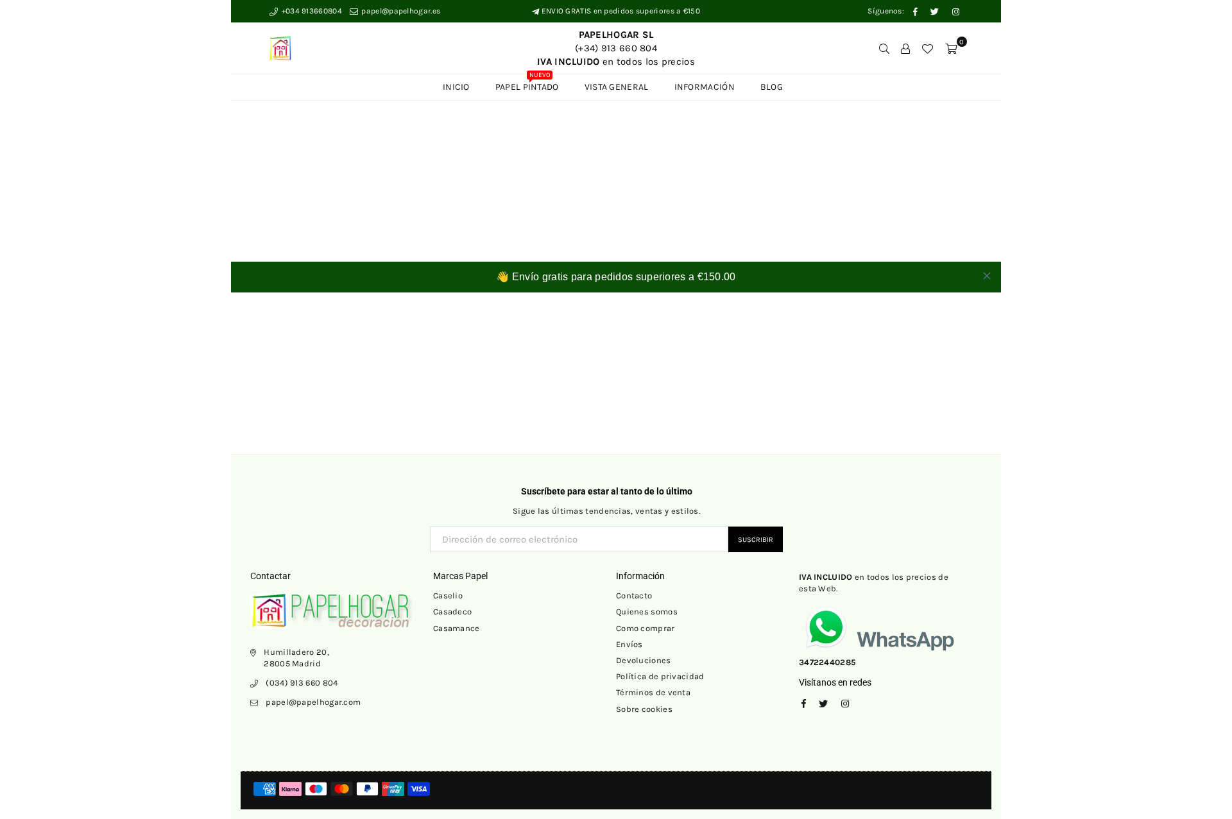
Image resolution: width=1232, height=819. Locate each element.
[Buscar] (884, 48)
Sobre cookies (644, 709)
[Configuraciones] (905, 48)
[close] (986, 275)
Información (704, 86)
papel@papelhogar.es (399, 10)
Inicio (456, 86)
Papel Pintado (527, 83)
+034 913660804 (310, 10)
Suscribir (755, 540)
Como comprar (645, 628)
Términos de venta (653, 692)
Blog (771, 86)
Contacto (634, 595)
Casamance (456, 628)
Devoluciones (643, 660)
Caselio (448, 595)
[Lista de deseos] (927, 48)
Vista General (617, 86)
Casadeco (452, 611)
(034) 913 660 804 (302, 683)
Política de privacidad (660, 676)
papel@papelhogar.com (313, 702)
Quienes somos (647, 611)
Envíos (629, 644)
